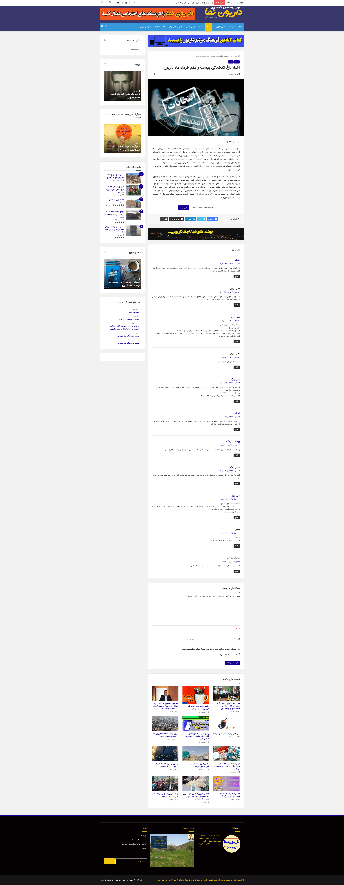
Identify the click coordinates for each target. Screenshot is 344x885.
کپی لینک (183, 207)
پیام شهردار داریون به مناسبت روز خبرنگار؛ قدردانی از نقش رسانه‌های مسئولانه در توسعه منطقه (180, 2)
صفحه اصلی (141, 852)
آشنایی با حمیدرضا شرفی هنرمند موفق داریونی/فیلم (124, 284)
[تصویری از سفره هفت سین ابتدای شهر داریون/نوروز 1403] (133, 190)
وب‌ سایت (190, 639)
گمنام (237, 260)
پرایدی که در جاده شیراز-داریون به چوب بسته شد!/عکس (114, 214)
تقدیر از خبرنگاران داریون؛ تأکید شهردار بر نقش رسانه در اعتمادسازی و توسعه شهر (228, 706)
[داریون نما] (224, 12)
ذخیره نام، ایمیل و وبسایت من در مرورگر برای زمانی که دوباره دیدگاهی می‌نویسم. (209, 649)
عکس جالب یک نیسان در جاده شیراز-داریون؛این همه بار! (114, 229)
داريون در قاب (190, 26)
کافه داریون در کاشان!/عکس (116, 201)
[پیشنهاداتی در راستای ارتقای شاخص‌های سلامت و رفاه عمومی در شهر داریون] (195, 723)
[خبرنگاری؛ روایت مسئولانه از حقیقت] (226, 723)
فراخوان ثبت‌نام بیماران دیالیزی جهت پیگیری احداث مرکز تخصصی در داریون (227, 766)
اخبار (208, 26)
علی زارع (235, 317)
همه (231, 62)
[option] (122, 86)
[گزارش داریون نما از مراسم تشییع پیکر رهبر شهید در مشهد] (165, 783)
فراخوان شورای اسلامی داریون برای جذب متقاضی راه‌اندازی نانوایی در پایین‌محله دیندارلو (196, 796)
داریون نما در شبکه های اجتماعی (134, 844)
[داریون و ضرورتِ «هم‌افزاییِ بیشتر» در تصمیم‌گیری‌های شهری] (165, 723)
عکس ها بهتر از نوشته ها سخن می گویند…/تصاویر (115, 176)
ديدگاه (201, 26)
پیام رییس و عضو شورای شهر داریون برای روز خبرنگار (198, 708)
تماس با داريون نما (220, 26)
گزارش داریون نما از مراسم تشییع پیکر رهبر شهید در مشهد (166, 795)
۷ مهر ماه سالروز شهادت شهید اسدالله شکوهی (125, 96)
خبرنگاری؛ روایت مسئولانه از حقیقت (226, 733)
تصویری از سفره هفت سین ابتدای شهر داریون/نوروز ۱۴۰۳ (115, 189)
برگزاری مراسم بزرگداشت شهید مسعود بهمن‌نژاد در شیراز (167, 765)
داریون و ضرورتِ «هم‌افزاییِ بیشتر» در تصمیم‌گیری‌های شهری (165, 735)
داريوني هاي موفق (175, 26)
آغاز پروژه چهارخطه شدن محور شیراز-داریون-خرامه (198, 765)
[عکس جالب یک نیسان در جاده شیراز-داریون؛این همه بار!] (133, 230)
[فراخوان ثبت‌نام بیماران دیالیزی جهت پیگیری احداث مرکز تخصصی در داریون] (226, 753)
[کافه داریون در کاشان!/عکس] (133, 203)
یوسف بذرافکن (233, 442)
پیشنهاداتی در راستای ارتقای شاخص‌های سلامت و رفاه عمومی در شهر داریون (197, 736)
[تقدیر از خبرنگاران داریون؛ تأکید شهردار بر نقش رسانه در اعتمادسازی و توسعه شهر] (226, 693)
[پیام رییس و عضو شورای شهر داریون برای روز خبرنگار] (195, 695)
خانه (240, 26)
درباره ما (232, 26)
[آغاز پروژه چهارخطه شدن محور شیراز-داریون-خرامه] (195, 753)
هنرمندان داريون (145, 26)
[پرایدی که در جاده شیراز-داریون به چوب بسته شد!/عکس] (133, 215)
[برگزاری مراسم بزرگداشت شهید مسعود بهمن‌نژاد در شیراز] (165, 753)
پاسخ (236, 276)
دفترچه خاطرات (160, 26)
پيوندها (143, 835)
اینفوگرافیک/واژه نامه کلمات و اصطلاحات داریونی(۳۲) (126, 148)
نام (238, 628)
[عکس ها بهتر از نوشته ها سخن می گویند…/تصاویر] (133, 178)
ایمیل (237, 639)
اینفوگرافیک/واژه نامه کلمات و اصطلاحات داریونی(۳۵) (229, 795)
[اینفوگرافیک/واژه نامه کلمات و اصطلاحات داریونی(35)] (226, 783)
